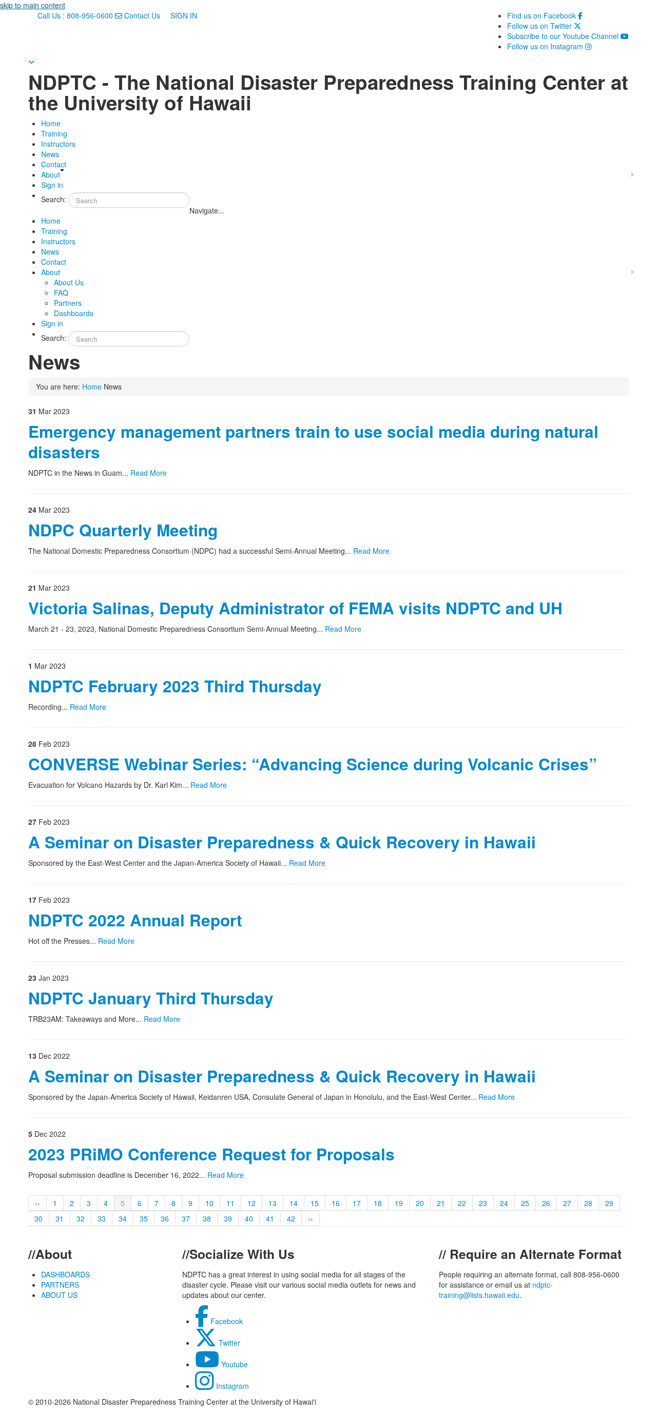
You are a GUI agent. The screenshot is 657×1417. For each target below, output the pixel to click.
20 (420, 1203)
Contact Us (142, 15)
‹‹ (37, 1203)
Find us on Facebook (545, 15)
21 (441, 1203)
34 (123, 1218)
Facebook (225, 1321)
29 (609, 1203)
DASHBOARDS (65, 1274)
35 (144, 1218)
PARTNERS (60, 1284)
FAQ (61, 292)
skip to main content (32, 5)
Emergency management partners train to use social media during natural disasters (313, 441)
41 (270, 1218)
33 (102, 1218)
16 (336, 1203)
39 (228, 1218)
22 (462, 1203)
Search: (53, 199)
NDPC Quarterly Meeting (123, 529)
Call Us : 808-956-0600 (75, 15)
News (50, 154)
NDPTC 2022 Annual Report (135, 919)
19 (399, 1203)
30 (38, 1218)
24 (504, 1203)
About (50, 174)
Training (54, 133)
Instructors (58, 144)
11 (230, 1203)
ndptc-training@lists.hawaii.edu (496, 1289)
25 (525, 1203)
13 (272, 1203)
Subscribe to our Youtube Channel (568, 36)
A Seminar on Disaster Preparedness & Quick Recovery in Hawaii (282, 841)
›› (310, 1218)
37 (186, 1218)
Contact (53, 164)
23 (483, 1203)
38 (207, 1218)
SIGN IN (182, 15)
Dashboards (73, 313)
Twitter (228, 1342)
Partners (68, 303)
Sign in (52, 185)
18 (378, 1203)
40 (249, 1218)
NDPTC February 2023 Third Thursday (175, 685)
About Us (69, 282)
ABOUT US (59, 1295)
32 (80, 1218)
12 (251, 1203)
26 (546, 1203)
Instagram (231, 1386)
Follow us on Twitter (544, 26)
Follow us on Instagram (549, 46)
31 (59, 1218)
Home (51, 123)
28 (588, 1203)
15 (315, 1203)
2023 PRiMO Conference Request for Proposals (211, 1154)
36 (165, 1218)
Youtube (233, 1364)
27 (567, 1203)
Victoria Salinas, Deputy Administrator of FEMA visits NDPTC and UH (295, 607)
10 (209, 1203)
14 (293, 1203)
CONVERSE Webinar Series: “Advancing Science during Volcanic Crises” (312, 763)
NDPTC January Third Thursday (151, 998)
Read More (148, 473)
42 (291, 1218)
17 (357, 1203)
